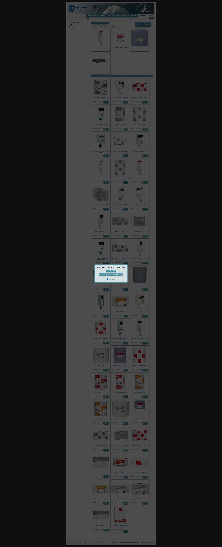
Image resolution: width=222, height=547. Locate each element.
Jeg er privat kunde (111, 270)
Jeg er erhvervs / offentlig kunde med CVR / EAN (111, 274)
